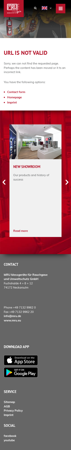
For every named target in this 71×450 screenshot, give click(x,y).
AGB (7, 406)
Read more (20, 231)
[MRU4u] (35, 360)
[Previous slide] (4, 182)
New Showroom (26, 166)
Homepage (14, 97)
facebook (10, 436)
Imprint (12, 102)
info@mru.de (12, 316)
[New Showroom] (35, 141)
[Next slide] (66, 182)
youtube (9, 440)
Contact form (16, 92)
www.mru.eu (12, 320)
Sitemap (9, 402)
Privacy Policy (13, 410)
